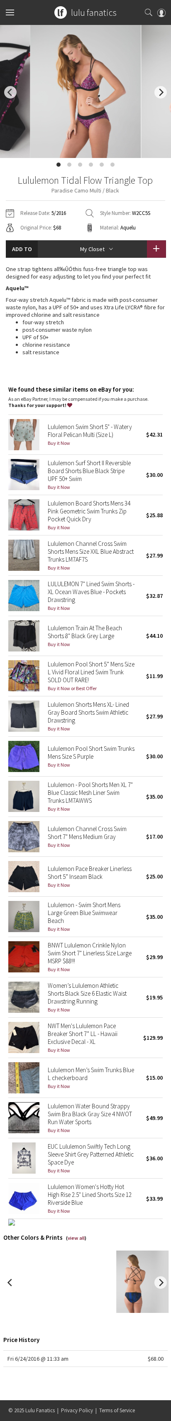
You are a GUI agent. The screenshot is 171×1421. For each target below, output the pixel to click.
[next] (160, 92)
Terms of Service (117, 1410)
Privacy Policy (77, 1410)
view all (76, 1238)
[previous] (10, 92)
